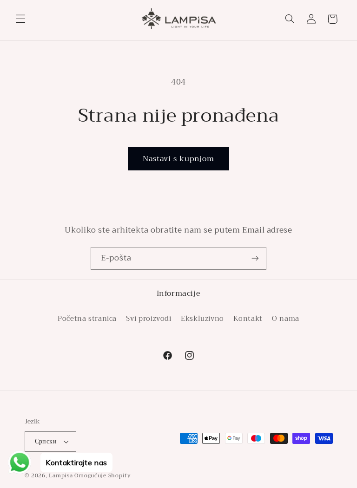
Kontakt (247, 318)
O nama (285, 318)
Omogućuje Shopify (102, 475)
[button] (20, 19)
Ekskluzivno (202, 318)
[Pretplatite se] (255, 258)
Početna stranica (87, 319)
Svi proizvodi (148, 318)
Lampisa (61, 475)
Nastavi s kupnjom (179, 158)
